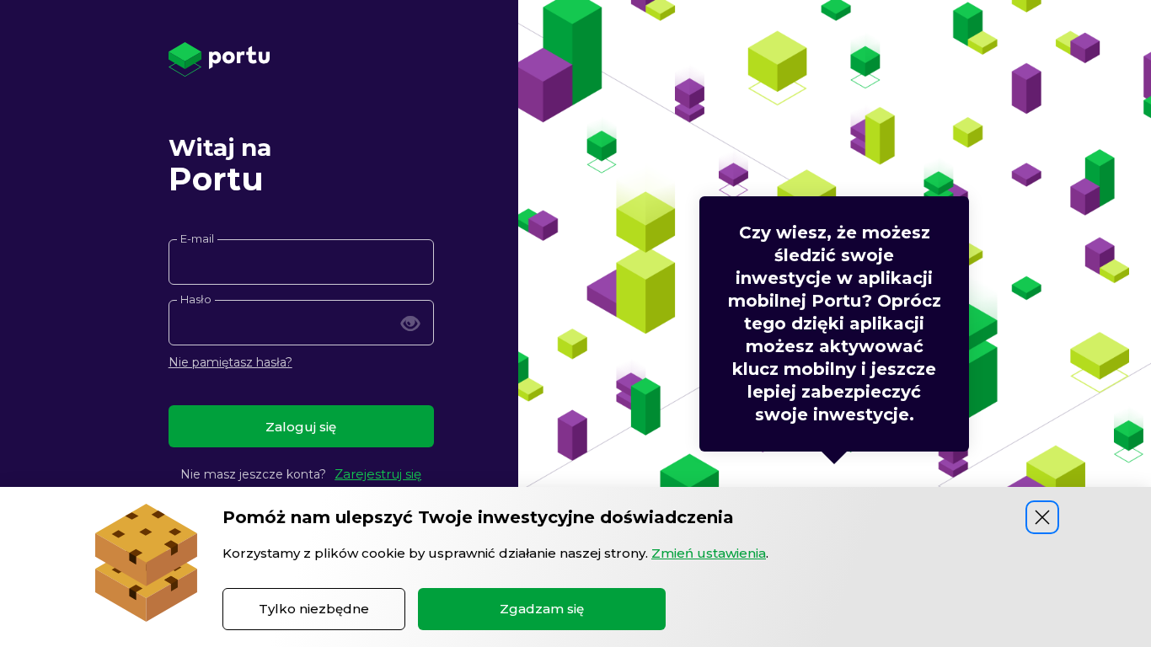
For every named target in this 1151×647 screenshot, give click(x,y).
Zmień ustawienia (708, 553)
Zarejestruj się (378, 474)
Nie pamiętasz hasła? (230, 362)
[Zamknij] (1042, 517)
